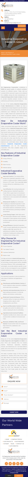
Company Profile (16, 439)
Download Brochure (19, 29)
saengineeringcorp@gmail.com (12, 22)
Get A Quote (21, 26)
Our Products (8, 441)
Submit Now (14, 412)
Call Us (9, 475)
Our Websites (13, 446)
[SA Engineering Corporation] (7, 5)
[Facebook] (6, 463)
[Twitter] (10, 463)
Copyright (4, 467)
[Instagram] (21, 463)
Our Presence (9, 52)
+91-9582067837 (8, 19)
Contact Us (20, 443)
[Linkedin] (17, 463)
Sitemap (6, 443)
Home (2, 52)
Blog (12, 443)
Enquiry (18, 475)
